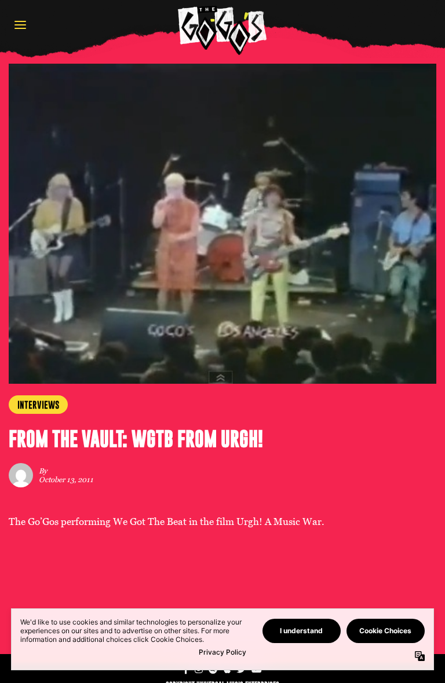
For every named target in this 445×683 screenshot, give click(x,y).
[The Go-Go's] (222, 30)
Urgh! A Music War (279, 521)
